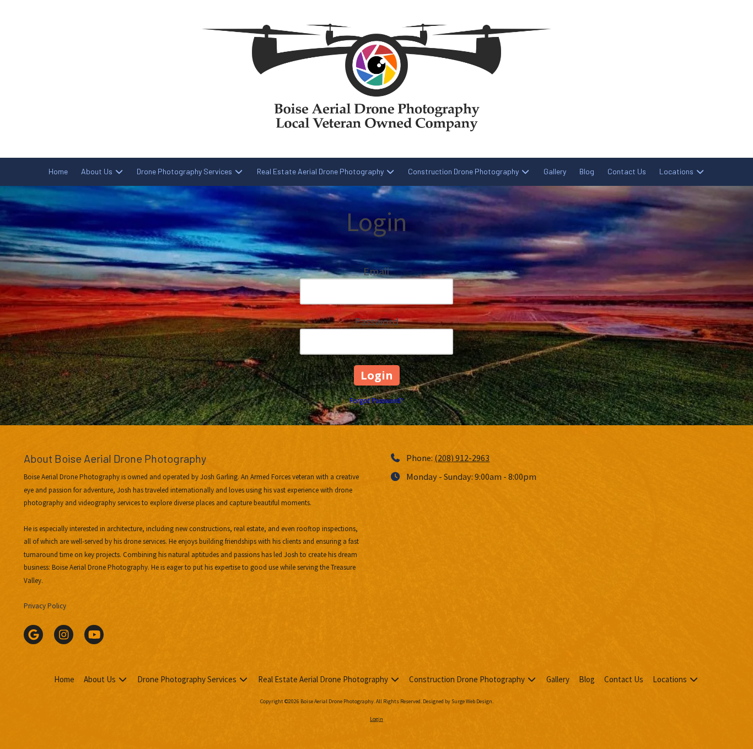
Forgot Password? (376, 400)
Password (376, 321)
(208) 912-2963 (462, 457)
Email (376, 271)
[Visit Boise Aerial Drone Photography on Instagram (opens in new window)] (63, 634)
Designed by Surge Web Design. (458, 701)
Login (376, 719)
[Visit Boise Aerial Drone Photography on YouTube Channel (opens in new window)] (94, 634)
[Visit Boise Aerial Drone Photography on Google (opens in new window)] (33, 634)
